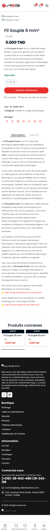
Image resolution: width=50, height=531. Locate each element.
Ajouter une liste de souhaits (33, 97)
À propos (6, 458)
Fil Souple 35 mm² (13, 335)
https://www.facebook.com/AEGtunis (21, 304)
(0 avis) (9, 36)
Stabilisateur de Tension (13, 433)
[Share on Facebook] (6, 121)
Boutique (6, 450)
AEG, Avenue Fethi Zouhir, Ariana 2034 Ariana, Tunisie (24, 494)
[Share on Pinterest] (18, 121)
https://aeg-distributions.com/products (23, 292)
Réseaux (6, 420)
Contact (6, 463)
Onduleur (6, 429)
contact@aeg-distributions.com (22, 487)
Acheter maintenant (26, 90)
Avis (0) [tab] (34, 135)
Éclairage (6, 407)
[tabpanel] (25, 222)
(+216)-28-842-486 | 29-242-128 (24, 480)
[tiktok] (9, 394)
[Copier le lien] (40, 121)
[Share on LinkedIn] (23, 121)
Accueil (5, 445)
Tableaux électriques (12, 425)
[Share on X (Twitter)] (12, 121)
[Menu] (46, 5)
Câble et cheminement (13, 412)
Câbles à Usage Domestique (29, 110)
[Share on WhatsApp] (29, 121)
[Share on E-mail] (34, 121)
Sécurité (5, 416)
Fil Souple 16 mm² (36, 335)
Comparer (11, 97)
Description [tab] (18, 135)
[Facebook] (4, 394)
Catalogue (7, 454)
